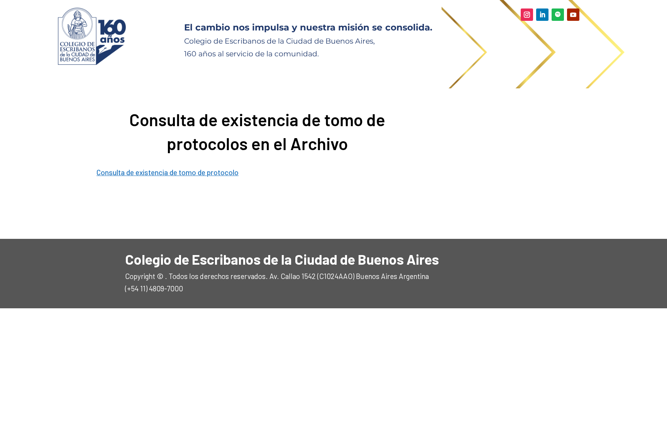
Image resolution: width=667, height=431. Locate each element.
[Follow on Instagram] (527, 14)
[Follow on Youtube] (573, 14)
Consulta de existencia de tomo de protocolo (167, 172)
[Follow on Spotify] (558, 14)
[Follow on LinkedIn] (542, 14)
